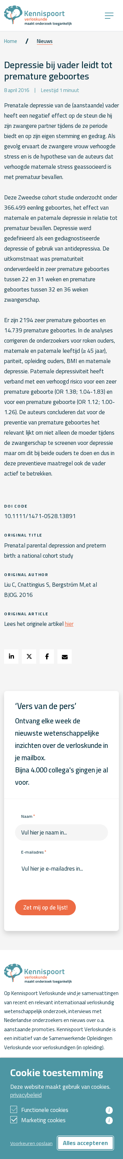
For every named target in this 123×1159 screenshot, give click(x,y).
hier (69, 623)
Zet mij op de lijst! (45, 907)
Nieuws (45, 41)
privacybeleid (26, 1094)
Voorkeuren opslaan (31, 1143)
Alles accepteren (85, 1142)
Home (10, 41)
